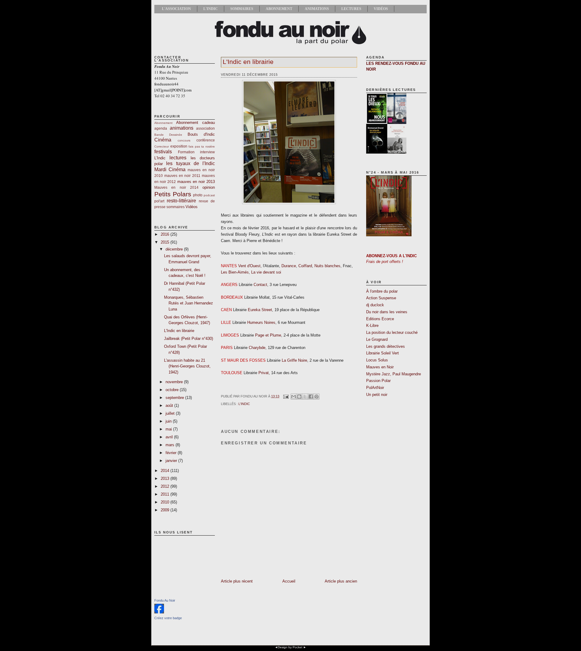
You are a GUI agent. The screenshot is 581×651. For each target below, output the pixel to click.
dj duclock (375, 305)
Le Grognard (377, 339)
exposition (178, 146)
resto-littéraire (181, 200)
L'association (176, 9)
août (170, 405)
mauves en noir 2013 (196, 181)
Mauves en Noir (380, 367)
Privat (263, 372)
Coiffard (305, 266)
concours (184, 140)
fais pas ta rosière (202, 146)
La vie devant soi (266, 272)
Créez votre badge (168, 618)
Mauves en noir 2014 (176, 187)
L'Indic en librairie (179, 330)
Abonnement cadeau (195, 122)
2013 (165, 478)
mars (171, 445)
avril (170, 437)
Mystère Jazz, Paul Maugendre (393, 374)
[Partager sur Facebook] (311, 397)
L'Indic (210, 9)
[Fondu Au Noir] (159, 612)
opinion (208, 187)
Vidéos (381, 9)
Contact (260, 284)
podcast (209, 195)
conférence (205, 140)
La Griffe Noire (294, 360)
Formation (186, 152)
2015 (165, 242)
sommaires (175, 207)
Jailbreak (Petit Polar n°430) (188, 338)
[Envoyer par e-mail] (293, 397)
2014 (165, 470)
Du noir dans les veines (386, 312)
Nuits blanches (327, 266)
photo (197, 195)
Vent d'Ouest (249, 266)
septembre (175, 397)
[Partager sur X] (305, 397)
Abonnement (279, 9)
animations (181, 128)
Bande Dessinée (168, 134)
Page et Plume (268, 335)
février (172, 452)
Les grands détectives (385, 346)
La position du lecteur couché (392, 332)
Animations (317, 9)
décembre (175, 249)
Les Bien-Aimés (235, 272)
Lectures (351, 9)
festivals (163, 151)
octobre (173, 389)
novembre (175, 382)
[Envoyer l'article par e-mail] (285, 396)
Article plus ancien (341, 581)
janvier (172, 460)
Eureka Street (260, 309)
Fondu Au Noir (164, 600)
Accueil (288, 581)
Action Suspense (381, 298)
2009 (165, 510)
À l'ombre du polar (382, 291)
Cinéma (162, 139)
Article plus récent (237, 581)
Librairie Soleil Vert (382, 353)
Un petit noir (376, 394)
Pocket (297, 647)
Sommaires (241, 9)
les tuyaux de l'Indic (190, 163)
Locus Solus (377, 360)
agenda (160, 128)
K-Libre (372, 325)
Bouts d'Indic (201, 134)
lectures (177, 157)
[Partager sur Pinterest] (316, 397)
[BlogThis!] (299, 397)
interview (207, 152)
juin (169, 421)
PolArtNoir (375, 387)
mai (169, 429)
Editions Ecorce (380, 319)
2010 (165, 502)
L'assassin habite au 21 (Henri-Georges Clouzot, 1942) (187, 366)
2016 (165, 234)
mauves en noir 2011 (182, 176)
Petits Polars (172, 194)
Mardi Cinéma (169, 169)
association (205, 128)
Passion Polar (378, 380)
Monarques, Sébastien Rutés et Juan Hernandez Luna (188, 303)
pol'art (159, 201)
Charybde (257, 347)
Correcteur (161, 146)
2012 (165, 486)
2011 (165, 494)
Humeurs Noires (261, 322)
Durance (288, 266)
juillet (171, 413)
